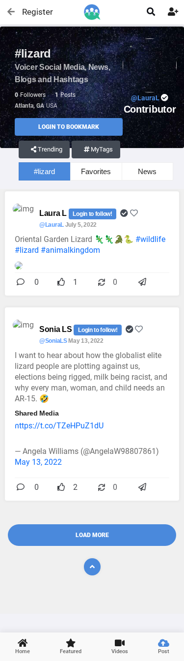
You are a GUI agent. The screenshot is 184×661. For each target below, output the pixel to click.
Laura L (54, 213)
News (147, 171)
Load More (92, 535)
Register (33, 12)
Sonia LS (56, 329)
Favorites (96, 171)
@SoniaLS (53, 340)
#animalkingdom (70, 250)
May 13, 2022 (38, 462)
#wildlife (150, 239)
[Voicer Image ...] (19, 265)
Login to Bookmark (68, 126)
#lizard (44, 171)
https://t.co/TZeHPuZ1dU (59, 425)
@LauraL (51, 224)
